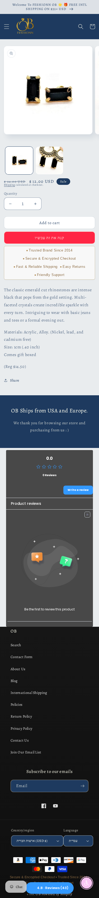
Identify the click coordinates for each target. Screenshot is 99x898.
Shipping (9, 184)
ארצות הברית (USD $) (32, 840)
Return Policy (21, 716)
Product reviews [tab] (26, 503)
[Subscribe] (82, 786)
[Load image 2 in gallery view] (49, 160)
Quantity (10, 193)
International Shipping (29, 692)
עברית (73, 840)
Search (16, 645)
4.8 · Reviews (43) (52, 887)
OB (38, 893)
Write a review (78, 490)
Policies (16, 704)
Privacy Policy (21, 728)
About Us (18, 669)
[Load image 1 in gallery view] (19, 160)
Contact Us (20, 740)
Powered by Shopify (56, 893)
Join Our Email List (26, 752)
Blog (14, 680)
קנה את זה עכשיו (49, 237)
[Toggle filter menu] (87, 514)
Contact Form (22, 656)
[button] (6, 26)
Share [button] (14, 380)
